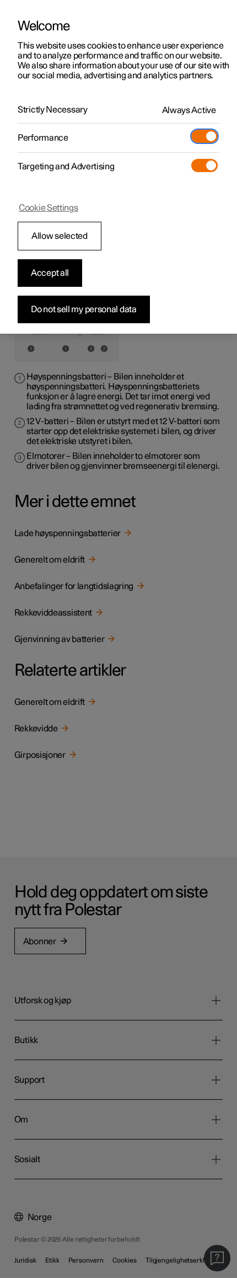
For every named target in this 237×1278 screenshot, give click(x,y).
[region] (118, 167)
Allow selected (59, 236)
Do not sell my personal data (84, 309)
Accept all (50, 273)
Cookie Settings (48, 208)
